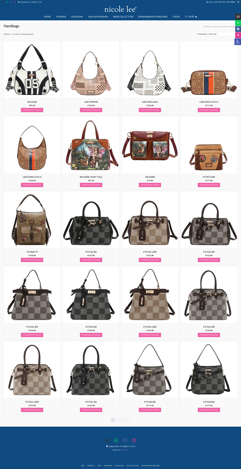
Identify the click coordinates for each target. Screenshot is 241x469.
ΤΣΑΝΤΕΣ (61, 16)
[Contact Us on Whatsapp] (7, 2)
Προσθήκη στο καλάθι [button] (32, 110)
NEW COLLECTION (123, 16)
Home (47, 16)
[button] (237, 41)
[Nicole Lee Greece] (120, 9)
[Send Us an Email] (3, 2)
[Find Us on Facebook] (11, 2)
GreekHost (125, 450)
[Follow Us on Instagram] (14, 2)
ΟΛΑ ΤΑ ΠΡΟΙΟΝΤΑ (98, 16)
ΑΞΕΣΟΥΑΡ (77, 16)
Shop (99, 465)
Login (176, 16)
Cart (82, 465)
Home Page (207, 27)
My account (119, 465)
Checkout (91, 465)
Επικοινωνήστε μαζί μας (153, 16)
